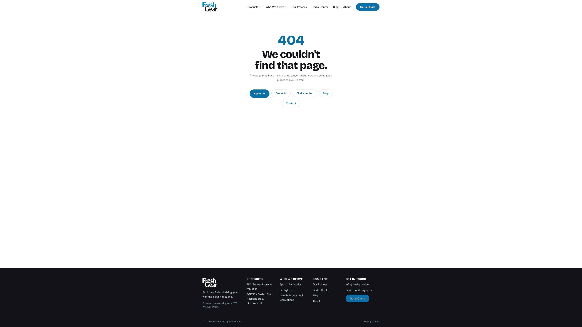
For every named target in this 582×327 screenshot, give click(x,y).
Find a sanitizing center (360, 290)
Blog (335, 7)
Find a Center (319, 7)
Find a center (305, 93)
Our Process (299, 7)
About (347, 7)
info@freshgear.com (358, 284)
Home (257, 93)
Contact (291, 103)
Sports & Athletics (290, 284)
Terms (376, 321)
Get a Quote (367, 7)
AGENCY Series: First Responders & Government (259, 298)
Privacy (367, 321)
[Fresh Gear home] (209, 7)
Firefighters (286, 290)
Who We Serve (275, 7)
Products (253, 7)
